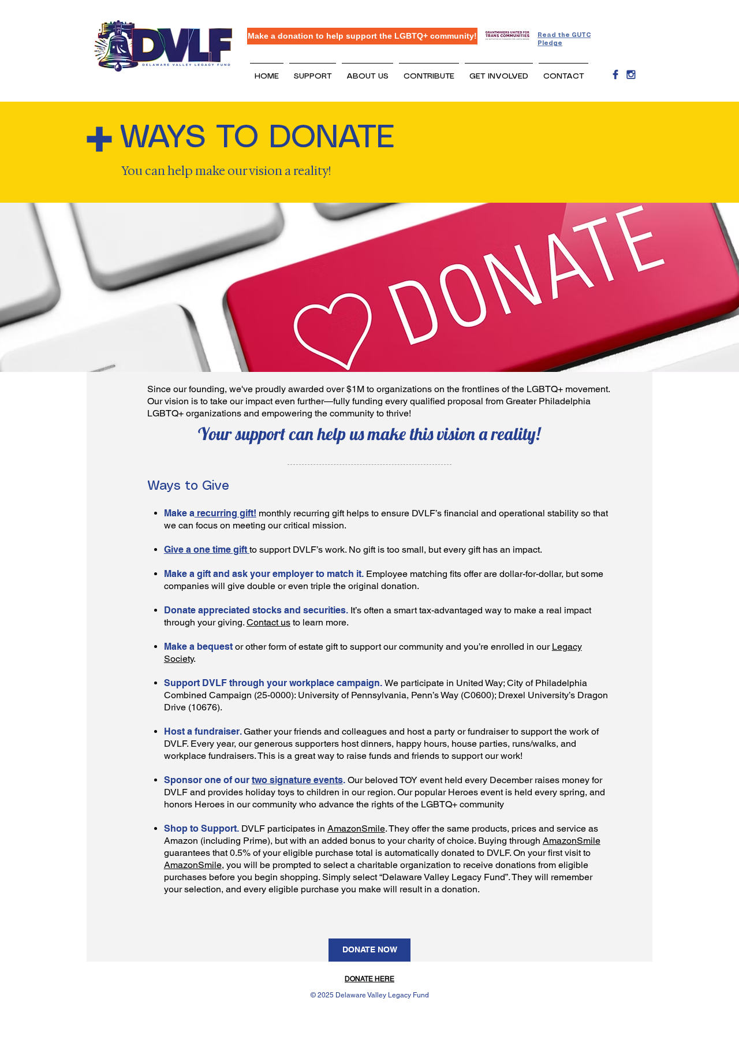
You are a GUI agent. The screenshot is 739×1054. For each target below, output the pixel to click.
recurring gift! (225, 513)
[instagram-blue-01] (631, 74)
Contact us (268, 622)
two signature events (297, 779)
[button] (312, 71)
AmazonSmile (356, 828)
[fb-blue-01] (615, 74)
